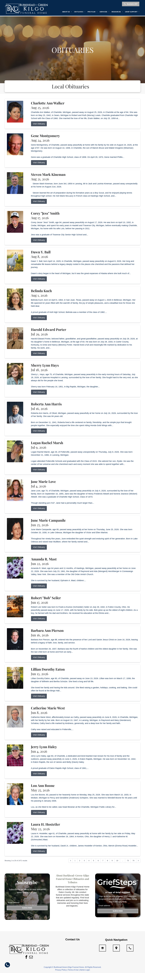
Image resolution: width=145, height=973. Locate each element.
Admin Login (85, 970)
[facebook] (26, 957)
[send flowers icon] (102, 948)
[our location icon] (116, 948)
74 (133, 860)
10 (117, 860)
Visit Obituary (39, 124)
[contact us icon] (130, 948)
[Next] (138, 860)
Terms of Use (73, 970)
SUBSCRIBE (27, 908)
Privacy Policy (61, 970)
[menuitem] (67, 12)
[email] (31, 957)
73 (128, 860)
